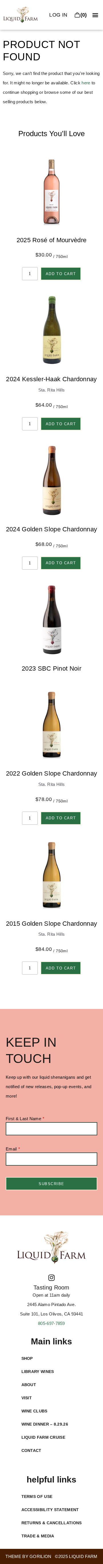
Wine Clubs (34, 1411)
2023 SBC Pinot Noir (51, 668)
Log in (58, 15)
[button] (95, 15)
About (28, 1384)
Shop (27, 1358)
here (86, 82)
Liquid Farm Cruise (43, 1437)
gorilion (40, 1556)
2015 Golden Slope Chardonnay (51, 923)
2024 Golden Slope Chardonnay (51, 529)
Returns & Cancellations (51, 1523)
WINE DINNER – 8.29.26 (44, 1424)
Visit (26, 1398)
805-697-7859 (51, 1323)
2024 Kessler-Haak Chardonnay (51, 379)
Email (11, 1149)
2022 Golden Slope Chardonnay (51, 773)
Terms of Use (37, 1496)
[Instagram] (51, 1277)
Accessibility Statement (50, 1509)
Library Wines (37, 1371)
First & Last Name (23, 1118)
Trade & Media (37, 1536)
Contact (31, 1450)
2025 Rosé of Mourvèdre (52, 240)
